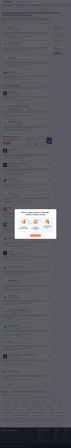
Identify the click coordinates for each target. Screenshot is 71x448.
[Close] (55, 210)
